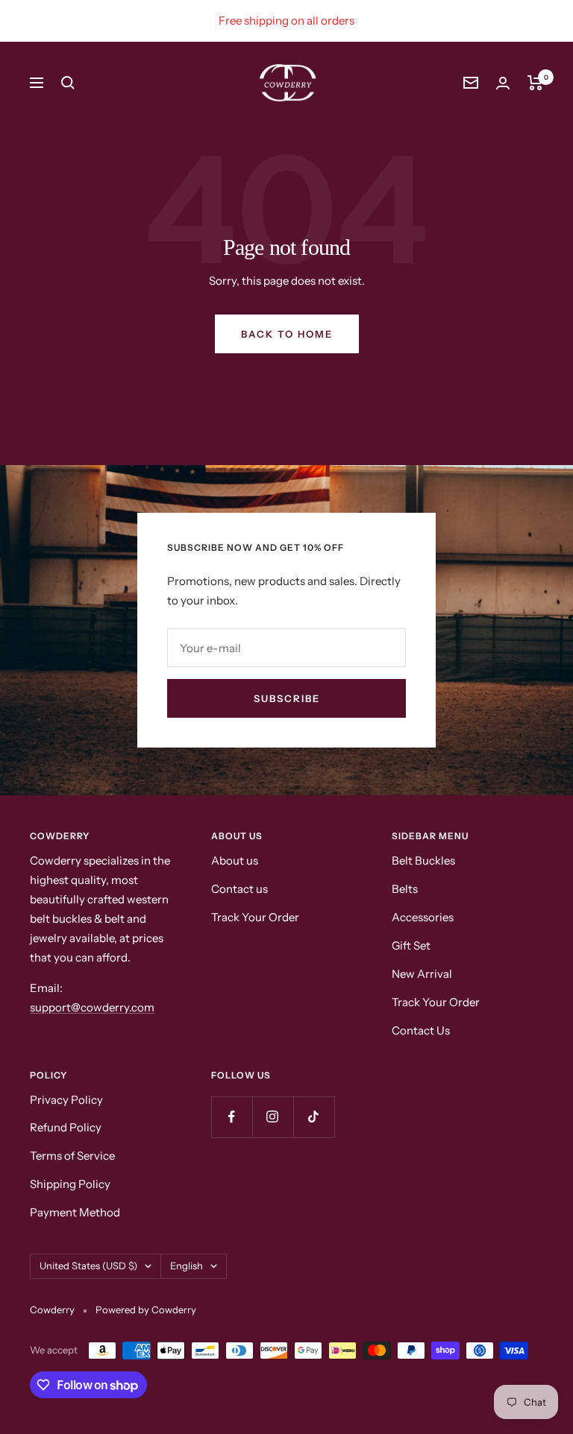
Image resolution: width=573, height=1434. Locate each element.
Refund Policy (65, 1127)
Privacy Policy (66, 1100)
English (186, 1266)
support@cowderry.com (92, 1007)
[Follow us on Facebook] (231, 1116)
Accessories (423, 917)
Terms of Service (72, 1156)
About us (234, 860)
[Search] (68, 82)
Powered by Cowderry (146, 1309)
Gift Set (411, 945)
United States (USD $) (88, 1266)
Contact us (239, 889)
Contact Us (421, 1030)
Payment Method (75, 1212)
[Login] (503, 83)
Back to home (287, 334)
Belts (405, 889)
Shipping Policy (70, 1184)
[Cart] (535, 82)
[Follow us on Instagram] (272, 1116)
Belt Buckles (423, 860)
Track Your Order (255, 917)
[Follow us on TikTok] (313, 1116)
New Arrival (422, 974)
